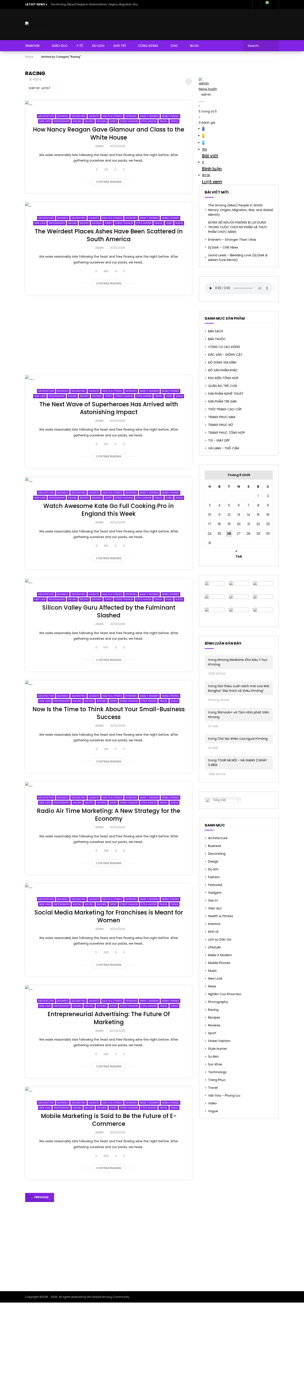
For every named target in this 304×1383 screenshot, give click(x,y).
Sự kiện (213, 1056)
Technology (217, 1072)
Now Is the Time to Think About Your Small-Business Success (108, 713)
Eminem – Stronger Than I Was (232, 239)
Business (62, 116)
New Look (45, 121)
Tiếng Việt (219, 799)
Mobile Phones (170, 116)
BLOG (194, 45)
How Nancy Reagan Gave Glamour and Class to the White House (108, 133)
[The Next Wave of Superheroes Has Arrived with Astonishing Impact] (108, 378)
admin (99, 146)
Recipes (89, 121)
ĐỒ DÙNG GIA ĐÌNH (222, 362)
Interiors (131, 116)
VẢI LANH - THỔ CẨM (223, 448)
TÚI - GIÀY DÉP (219, 440)
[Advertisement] (108, 335)
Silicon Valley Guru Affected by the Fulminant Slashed (108, 611)
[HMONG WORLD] (39, 24)
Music (212, 970)
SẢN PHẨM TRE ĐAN (222, 401)
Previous (40, 1197)
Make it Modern (149, 116)
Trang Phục (217, 1080)
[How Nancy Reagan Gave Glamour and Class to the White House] (108, 103)
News (212, 986)
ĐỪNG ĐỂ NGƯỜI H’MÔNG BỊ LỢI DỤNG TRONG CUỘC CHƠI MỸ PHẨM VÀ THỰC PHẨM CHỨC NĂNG (238, 227)
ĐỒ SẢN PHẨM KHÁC (223, 370)
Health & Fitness (112, 116)
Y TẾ (80, 45)
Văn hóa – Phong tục (224, 1095)
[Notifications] (256, 4)
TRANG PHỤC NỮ (220, 425)
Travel (164, 121)
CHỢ (174, 45)
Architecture (46, 116)
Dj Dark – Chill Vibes (223, 247)
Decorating (78, 116)
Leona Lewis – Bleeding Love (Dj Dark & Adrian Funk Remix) (238, 257)
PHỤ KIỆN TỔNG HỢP (223, 378)
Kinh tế (213, 931)
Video (169, 223)
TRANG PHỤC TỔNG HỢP (226, 432)
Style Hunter (148, 121)
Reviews (102, 121)
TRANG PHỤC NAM (221, 417)
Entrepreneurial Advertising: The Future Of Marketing (109, 1018)
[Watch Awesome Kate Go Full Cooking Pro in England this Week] (108, 480)
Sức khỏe (215, 1064)
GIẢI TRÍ (119, 45)
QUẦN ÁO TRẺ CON (222, 386)
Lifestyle (214, 947)
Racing (77, 121)
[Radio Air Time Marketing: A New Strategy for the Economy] (108, 785)
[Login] (274, 4)
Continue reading (109, 182)
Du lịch (213, 869)
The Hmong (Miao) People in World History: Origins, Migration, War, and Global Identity (95, 4)
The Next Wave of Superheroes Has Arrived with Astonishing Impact (108, 408)
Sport (113, 121)
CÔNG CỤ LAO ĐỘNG (224, 347)
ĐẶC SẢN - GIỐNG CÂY (225, 354)
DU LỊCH (98, 45)
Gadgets (94, 116)
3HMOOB (32, 45)
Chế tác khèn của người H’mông (242, 738)
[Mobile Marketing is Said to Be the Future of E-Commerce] (108, 1090)
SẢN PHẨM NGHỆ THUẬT (225, 393)
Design (213, 861)
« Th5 (238, 552)
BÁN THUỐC (217, 339)
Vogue (174, 121)
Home (29, 57)
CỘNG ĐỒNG (148, 45)
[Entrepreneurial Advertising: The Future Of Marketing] (108, 988)
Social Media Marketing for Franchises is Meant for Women (108, 916)
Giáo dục (215, 908)
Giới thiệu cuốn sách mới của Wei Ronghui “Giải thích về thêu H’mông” (238, 688)
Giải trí (213, 900)
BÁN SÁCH (215, 331)
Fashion (214, 877)
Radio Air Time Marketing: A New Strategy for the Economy (108, 815)
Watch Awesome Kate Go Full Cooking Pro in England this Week (108, 510)
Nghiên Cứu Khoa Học (224, 994)
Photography (62, 121)
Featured (215, 885)
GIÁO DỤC (60, 45)
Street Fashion (129, 121)
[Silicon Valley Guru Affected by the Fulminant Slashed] (108, 581)
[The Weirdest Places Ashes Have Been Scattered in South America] (108, 205)
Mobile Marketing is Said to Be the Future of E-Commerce (108, 1120)
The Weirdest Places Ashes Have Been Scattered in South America (109, 235)
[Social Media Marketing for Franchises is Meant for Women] (108, 886)
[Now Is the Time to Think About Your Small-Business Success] (108, 683)
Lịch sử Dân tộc (220, 939)
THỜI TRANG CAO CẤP (225, 409)
